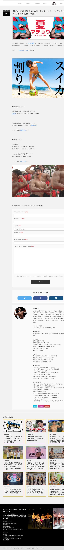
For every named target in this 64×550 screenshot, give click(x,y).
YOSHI (26, 50)
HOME (19, 3)
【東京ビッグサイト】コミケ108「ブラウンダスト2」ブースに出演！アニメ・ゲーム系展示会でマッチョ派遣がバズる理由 (35, 466)
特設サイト (23, 130)
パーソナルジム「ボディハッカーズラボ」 (12, 538)
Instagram (41, 406)
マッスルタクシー (7, 526)
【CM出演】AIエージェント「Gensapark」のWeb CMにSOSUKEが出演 (35, 438)
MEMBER (37, 3)
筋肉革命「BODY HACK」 (9, 537)
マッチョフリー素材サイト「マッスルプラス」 (13, 535)
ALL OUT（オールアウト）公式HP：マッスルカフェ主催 (21, 548)
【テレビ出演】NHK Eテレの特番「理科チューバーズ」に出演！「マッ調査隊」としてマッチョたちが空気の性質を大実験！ (13, 466)
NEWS (44, 3)
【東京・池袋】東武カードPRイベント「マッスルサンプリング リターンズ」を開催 (35, 491)
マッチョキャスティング (8, 527)
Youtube (47, 406)
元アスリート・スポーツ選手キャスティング (13, 529)
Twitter (35, 406)
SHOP (61, 3)
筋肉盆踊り (34, 125)
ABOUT (28, 3)
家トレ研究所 (6, 539)
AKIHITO (21, 50)
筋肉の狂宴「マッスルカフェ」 (10, 523)
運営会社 (5, 534)
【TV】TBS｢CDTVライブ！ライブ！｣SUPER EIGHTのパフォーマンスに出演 (12, 491)
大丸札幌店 (31, 43)
